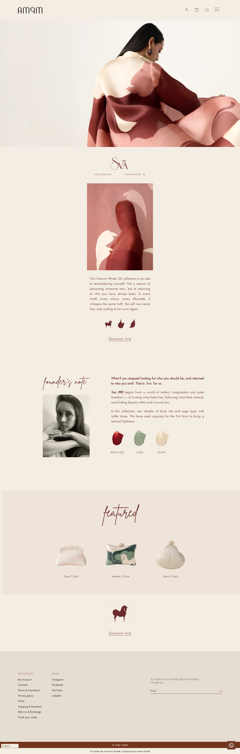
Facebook (57, 684)
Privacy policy (25, 695)
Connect (23, 684)
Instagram (58, 679)
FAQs (21, 701)
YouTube (57, 690)
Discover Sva (120, 339)
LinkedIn (57, 695)
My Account (25, 679)
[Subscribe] (220, 691)
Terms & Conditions (29, 690)
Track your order (27, 717)
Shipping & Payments (30, 706)
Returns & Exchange (29, 711)
